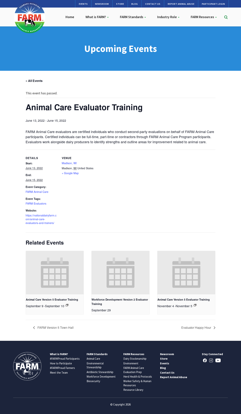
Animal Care (93, 358)
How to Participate (61, 363)
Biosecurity (93, 381)
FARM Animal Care (37, 192)
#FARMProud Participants (65, 358)
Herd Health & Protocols (137, 376)
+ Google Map (70, 173)
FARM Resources (203, 17)
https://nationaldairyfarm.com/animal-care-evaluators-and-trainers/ (41, 219)
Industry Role (167, 17)
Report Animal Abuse (181, 3)
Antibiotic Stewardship (100, 372)
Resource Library (133, 390)
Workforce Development (101, 376)
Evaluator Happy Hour (196, 327)
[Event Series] (67, 305)
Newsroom (102, 3)
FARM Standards (132, 17)
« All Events (34, 80)
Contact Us (152, 3)
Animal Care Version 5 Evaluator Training (52, 299)
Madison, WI (69, 163)
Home (70, 17)
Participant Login (213, 3)
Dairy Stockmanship (134, 358)
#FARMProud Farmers (62, 368)
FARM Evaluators (36, 203)
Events (83, 3)
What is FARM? (96, 17)
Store (120, 3)
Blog (134, 3)
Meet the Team (59, 372)
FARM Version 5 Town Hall (55, 327)
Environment (130, 363)
